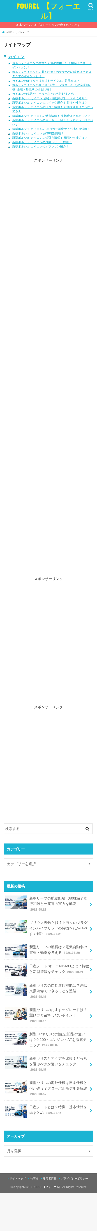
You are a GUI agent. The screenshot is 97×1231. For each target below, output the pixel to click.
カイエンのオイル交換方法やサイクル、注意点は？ (46, 80)
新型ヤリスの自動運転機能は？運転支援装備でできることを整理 (58, 990)
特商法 (34, 1178)
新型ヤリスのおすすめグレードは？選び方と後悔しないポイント (58, 1015)
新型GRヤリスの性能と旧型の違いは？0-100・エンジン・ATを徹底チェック (57, 1039)
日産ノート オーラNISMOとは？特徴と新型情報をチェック (59, 969)
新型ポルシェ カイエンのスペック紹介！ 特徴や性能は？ (49, 102)
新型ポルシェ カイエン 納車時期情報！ (38, 133)
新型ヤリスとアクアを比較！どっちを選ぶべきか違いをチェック (58, 1063)
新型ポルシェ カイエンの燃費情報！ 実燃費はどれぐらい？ (51, 116)
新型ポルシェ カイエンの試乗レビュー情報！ (42, 142)
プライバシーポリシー (74, 1178)
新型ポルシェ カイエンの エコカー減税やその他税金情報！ (51, 129)
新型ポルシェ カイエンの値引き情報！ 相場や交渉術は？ (49, 137)
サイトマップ (17, 1178)
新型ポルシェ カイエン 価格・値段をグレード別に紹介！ (49, 98)
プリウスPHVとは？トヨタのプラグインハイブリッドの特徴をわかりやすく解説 (58, 928)
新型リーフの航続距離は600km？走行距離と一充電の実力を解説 (58, 903)
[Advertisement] (48, 364)
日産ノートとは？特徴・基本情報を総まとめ (58, 1110)
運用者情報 (49, 1178)
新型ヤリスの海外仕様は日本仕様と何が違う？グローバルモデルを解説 (58, 1088)
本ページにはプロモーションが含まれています (50, 25)
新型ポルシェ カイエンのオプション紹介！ (40, 146)
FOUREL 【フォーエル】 (48, 10)
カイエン (16, 56)
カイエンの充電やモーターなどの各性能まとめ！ (44, 93)
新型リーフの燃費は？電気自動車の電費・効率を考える (58, 949)
